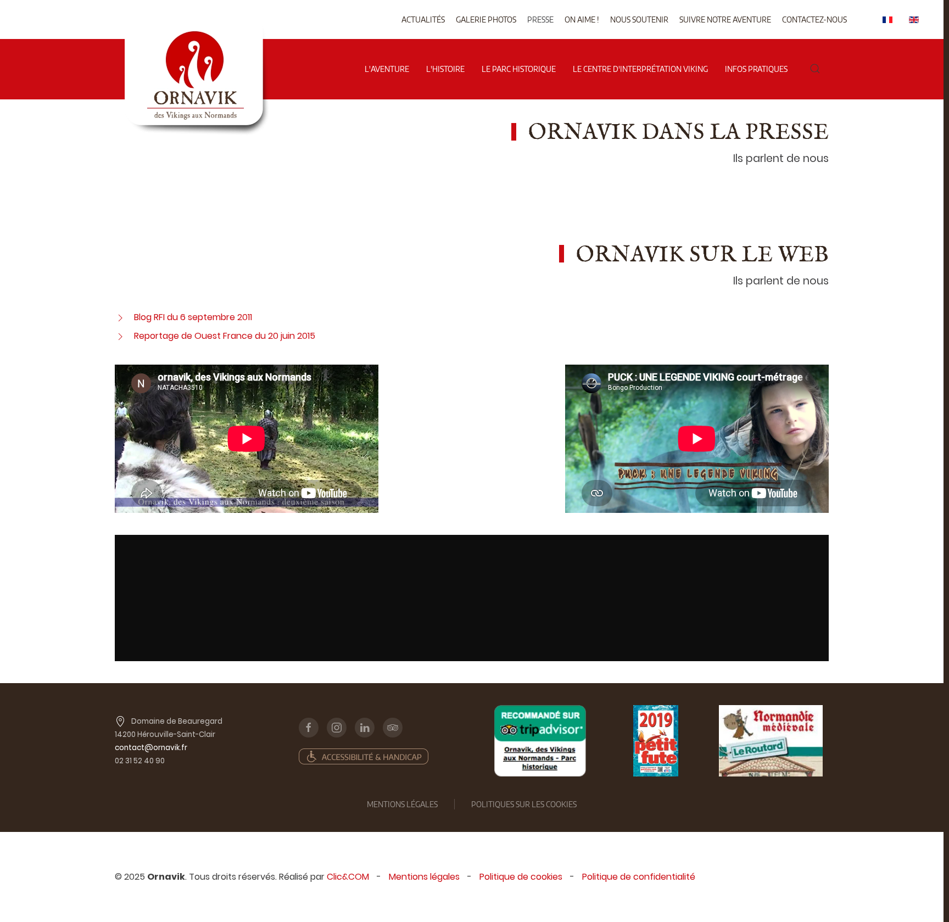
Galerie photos (486, 19)
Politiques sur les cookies (524, 804)
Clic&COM (348, 876)
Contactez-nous (814, 19)
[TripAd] (540, 740)
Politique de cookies (520, 876)
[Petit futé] (655, 740)
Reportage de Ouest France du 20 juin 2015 (224, 335)
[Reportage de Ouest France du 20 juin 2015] (120, 335)
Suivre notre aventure (725, 19)
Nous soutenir (639, 19)
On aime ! (582, 19)
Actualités (423, 19)
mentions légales (402, 804)
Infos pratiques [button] (756, 69)
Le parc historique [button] (519, 69)
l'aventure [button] (387, 69)
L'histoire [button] (445, 69)
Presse (540, 19)
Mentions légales (424, 876)
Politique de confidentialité (638, 876)
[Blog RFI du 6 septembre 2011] (120, 317)
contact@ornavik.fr (151, 747)
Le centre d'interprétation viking (640, 69)
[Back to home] (196, 32)
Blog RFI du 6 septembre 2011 (193, 317)
